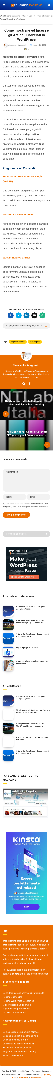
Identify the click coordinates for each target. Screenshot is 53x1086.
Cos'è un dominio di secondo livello (20, 1036)
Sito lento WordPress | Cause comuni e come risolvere (32, 635)
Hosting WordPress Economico (18, 1001)
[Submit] (46, 533)
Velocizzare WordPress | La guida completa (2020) (30, 608)
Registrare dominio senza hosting (19, 1051)
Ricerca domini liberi (13, 1055)
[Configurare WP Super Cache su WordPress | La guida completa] (8, 624)
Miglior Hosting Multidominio (17, 1005)
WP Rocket (23, 1078)
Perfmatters (36, 1078)
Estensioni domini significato (17, 1047)
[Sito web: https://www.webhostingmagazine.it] (23, 383)
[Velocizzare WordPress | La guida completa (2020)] (8, 611)
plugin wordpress (18, 342)
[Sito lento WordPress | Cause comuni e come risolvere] (8, 638)
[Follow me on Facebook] (30, 383)
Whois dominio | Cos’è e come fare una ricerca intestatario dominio (33, 711)
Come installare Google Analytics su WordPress (32, 662)
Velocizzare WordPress (14, 1012)
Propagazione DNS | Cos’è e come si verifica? (32, 738)
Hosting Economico (12, 997)
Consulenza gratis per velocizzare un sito (23, 993)
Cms (24, 16)
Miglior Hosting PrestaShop (16, 1009)
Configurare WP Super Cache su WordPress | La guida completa (30, 621)
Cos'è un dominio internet (15, 1040)
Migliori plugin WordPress (27, 648)
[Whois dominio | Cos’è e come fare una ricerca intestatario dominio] (8, 714)
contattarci (17, 974)
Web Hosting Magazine (10, 16)
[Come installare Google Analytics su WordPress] (8, 665)
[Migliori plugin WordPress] (8, 652)
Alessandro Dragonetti (26, 365)
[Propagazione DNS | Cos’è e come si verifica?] (8, 741)
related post (35, 342)
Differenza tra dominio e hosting (19, 1044)
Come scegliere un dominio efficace (21, 1032)
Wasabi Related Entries (17, 257)
